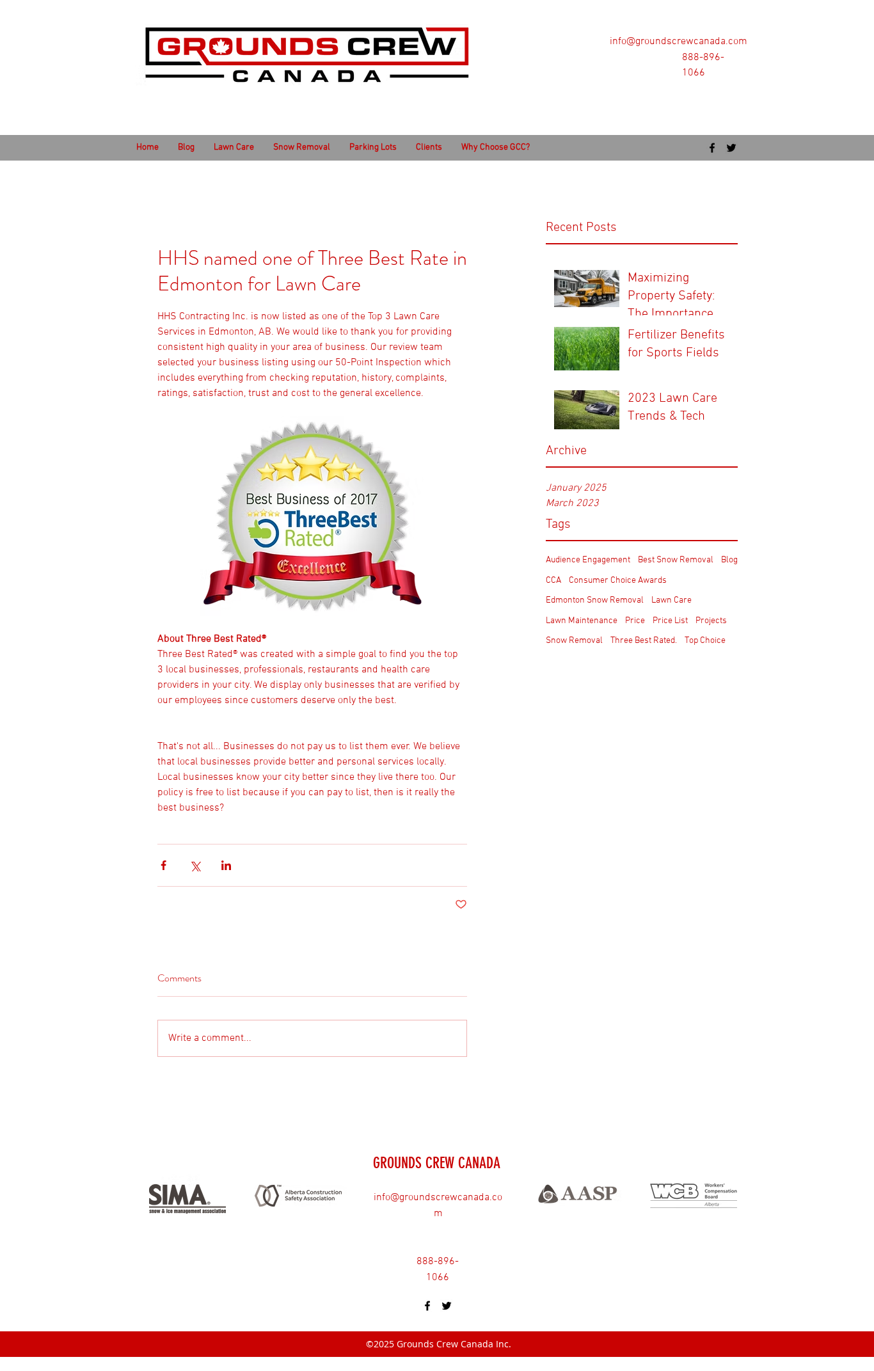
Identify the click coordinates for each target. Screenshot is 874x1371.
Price (635, 620)
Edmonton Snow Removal (595, 600)
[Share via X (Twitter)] (195, 865)
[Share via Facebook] (163, 865)
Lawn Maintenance (581, 620)
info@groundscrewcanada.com (678, 41)
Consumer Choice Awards (618, 580)
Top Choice (705, 640)
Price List (670, 620)
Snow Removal (574, 640)
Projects (711, 620)
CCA (553, 580)
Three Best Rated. (643, 640)
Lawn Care (671, 600)
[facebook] (712, 147)
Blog (729, 560)
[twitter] (731, 147)
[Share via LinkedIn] (226, 865)
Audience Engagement (588, 560)
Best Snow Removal (675, 560)
